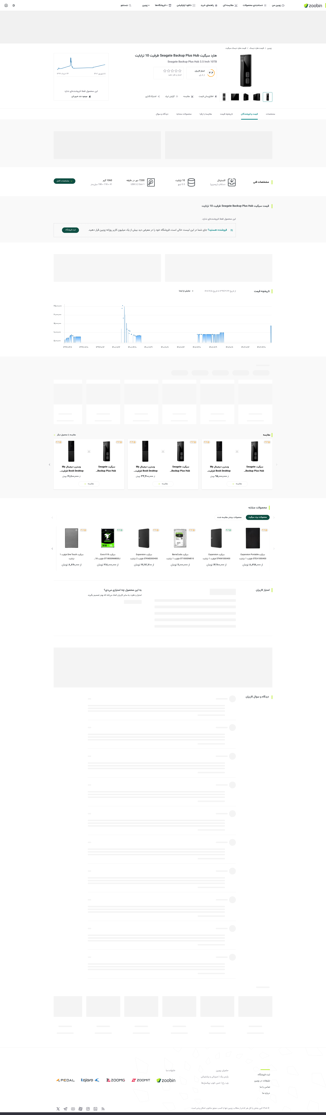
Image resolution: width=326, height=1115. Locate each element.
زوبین (269, 48)
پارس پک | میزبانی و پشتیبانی (214, 1076)
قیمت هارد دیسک (256, 48)
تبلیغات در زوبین (262, 1080)
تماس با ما (265, 1087)
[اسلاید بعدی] (50, 464)
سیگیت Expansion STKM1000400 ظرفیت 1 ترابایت (216, 556)
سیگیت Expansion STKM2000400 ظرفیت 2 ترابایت (144, 556)
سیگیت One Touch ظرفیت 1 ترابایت (71, 556)
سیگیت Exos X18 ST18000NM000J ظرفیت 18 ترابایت (107, 557)
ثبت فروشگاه (264, 1074)
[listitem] (237, 464)
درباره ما (266, 1093)
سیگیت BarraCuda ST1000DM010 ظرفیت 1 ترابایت (180, 556)
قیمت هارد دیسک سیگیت (235, 48)
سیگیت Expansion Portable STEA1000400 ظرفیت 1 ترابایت (252, 556)
